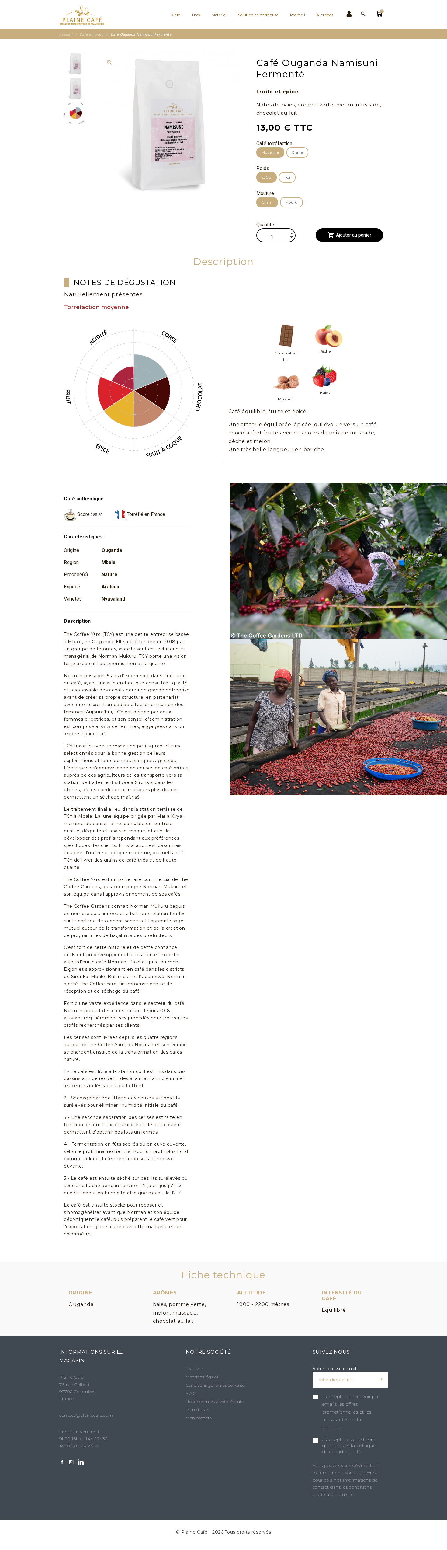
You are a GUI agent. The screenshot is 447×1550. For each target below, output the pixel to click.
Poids (262, 168)
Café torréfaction (274, 143)
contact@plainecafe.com (86, 1415)
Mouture (265, 193)
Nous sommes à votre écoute (215, 1401)
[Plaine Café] (85, 14)
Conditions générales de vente (215, 1385)
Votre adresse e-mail (334, 1368)
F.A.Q (191, 1393)
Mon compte (199, 1418)
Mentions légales (202, 1377)
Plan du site (197, 1409)
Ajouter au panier (349, 235)
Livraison (194, 1368)
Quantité (265, 225)
